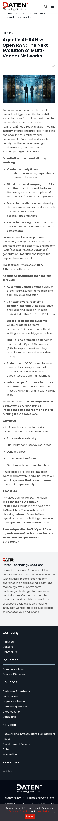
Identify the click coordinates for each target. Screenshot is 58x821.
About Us (8, 642)
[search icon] (46, 6)
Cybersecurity (12, 712)
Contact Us (10, 652)
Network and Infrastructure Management (29, 734)
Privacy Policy (12, 798)
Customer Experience (16, 691)
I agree (30, 816)
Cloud (6, 739)
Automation (10, 696)
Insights (7, 771)
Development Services (17, 744)
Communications (13, 669)
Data (6, 749)
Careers (8, 647)
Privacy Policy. (42, 811)
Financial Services (14, 674)
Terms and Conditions (41, 798)
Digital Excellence (14, 701)
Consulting (9, 717)
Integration (10, 754)
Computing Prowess (15, 706)
